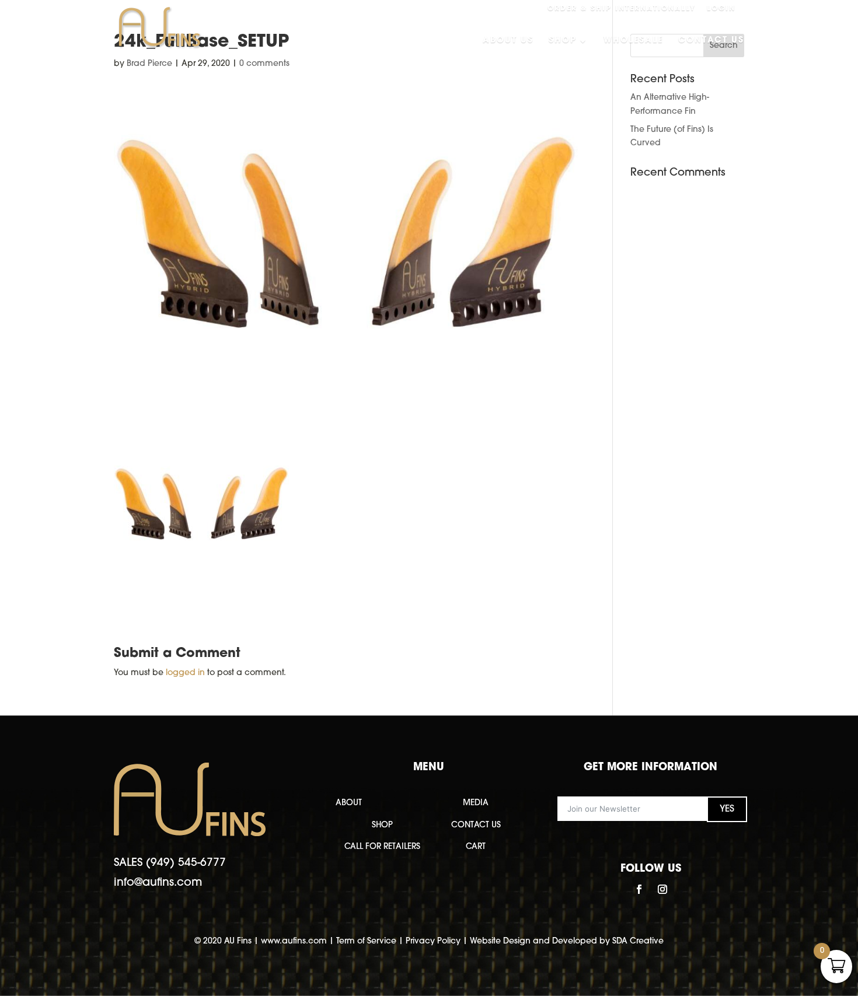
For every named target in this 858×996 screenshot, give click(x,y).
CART (476, 847)
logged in (185, 673)
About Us (508, 41)
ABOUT (349, 803)
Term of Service (366, 941)
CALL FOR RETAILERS (382, 847)
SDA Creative (638, 941)
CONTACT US (476, 825)
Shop (563, 41)
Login (721, 8)
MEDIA (476, 803)
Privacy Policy (433, 941)
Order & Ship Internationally (621, 8)
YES (727, 809)
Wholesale (633, 41)
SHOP (382, 825)
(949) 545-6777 (186, 863)
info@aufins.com (158, 883)
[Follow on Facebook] (639, 889)
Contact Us (711, 41)
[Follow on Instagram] (662, 889)
